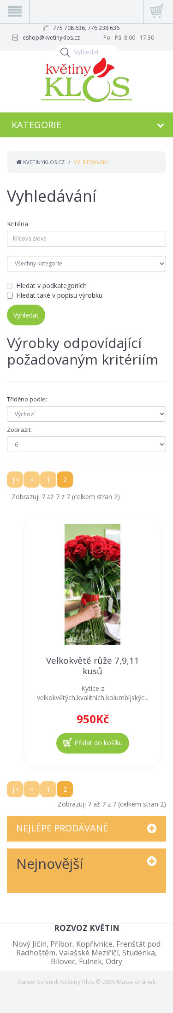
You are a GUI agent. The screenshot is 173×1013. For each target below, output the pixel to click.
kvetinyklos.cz (43, 162)
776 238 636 (103, 28)
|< (15, 479)
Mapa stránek (136, 982)
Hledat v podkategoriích (51, 285)
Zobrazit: (19, 429)
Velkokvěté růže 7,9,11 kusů (92, 666)
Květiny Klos (77, 982)
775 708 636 (69, 28)
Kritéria (17, 223)
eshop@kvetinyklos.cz (51, 37)
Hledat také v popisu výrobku (59, 295)
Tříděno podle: (27, 399)
